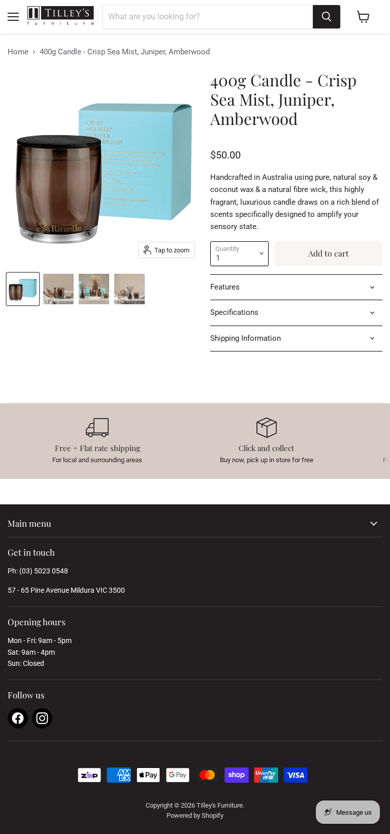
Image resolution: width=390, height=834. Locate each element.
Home (18, 52)
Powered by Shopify (195, 815)
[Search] (326, 16)
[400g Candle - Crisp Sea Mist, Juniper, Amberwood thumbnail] (23, 289)
